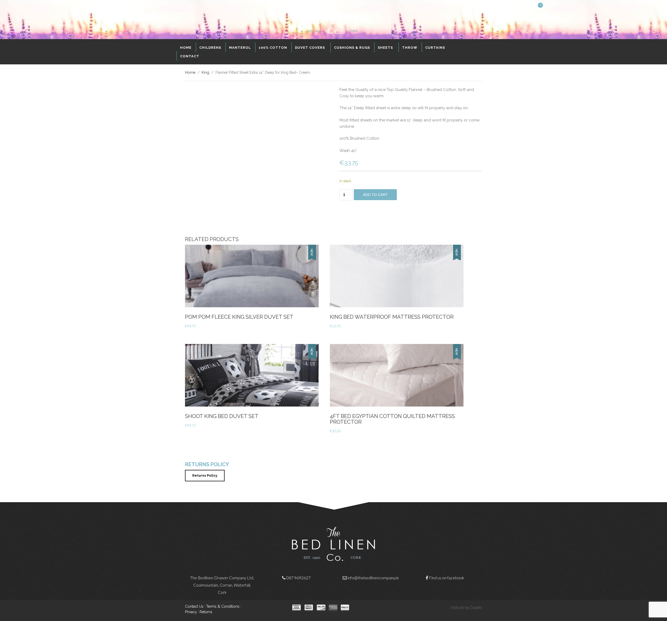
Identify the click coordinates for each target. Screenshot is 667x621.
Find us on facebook (446, 577)
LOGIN (512, 6)
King (205, 72)
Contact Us (194, 606)
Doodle (476, 607)
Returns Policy (204, 475)
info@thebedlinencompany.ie (373, 577)
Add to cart (375, 195)
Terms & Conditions (222, 606)
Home (190, 72)
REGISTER (526, 6)
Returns (206, 612)
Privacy (191, 612)
